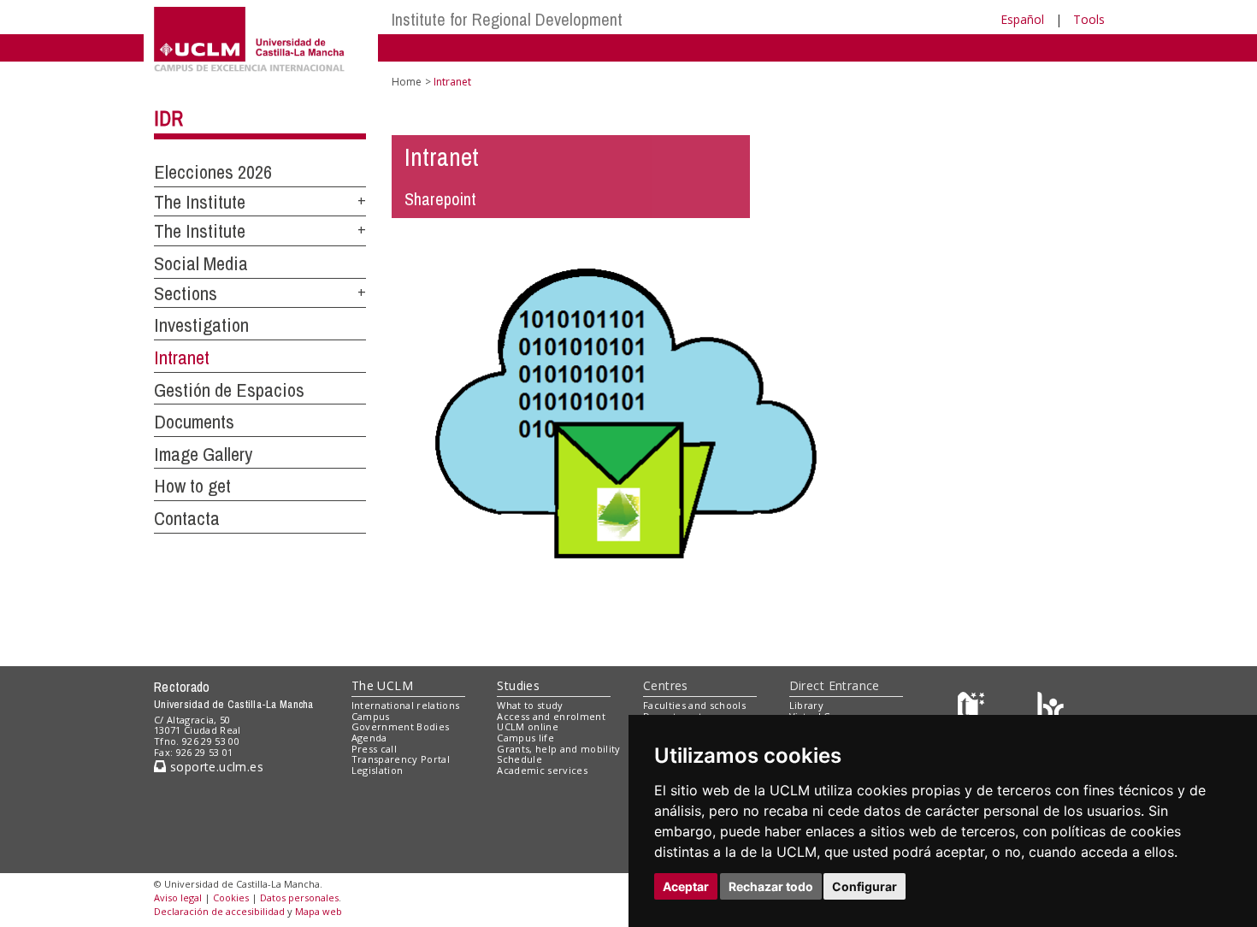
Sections (185, 293)
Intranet (182, 357)
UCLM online (527, 726)
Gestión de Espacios (229, 390)
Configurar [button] (864, 886)
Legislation (377, 770)
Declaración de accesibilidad (219, 911)
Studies (518, 685)
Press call (374, 748)
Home (407, 81)
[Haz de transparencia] (973, 708)
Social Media (201, 263)
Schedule (519, 759)
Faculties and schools (694, 705)
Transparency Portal (400, 759)
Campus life (525, 737)
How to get (192, 486)
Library (806, 705)
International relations (405, 705)
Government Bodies (400, 726)
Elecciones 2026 (213, 172)
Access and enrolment (551, 716)
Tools (1089, 19)
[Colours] (1050, 708)
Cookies (231, 897)
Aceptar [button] (686, 886)
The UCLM (382, 685)
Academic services (542, 770)
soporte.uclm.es (214, 767)
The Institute (199, 202)
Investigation (201, 325)
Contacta (187, 518)
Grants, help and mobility (558, 748)
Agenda (369, 737)
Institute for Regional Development (507, 19)
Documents (194, 421)
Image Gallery (203, 454)
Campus (370, 716)
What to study (530, 705)
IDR (168, 118)
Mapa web (318, 911)
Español (1022, 19)
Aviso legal (178, 897)
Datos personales (299, 897)
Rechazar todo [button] (771, 886)
